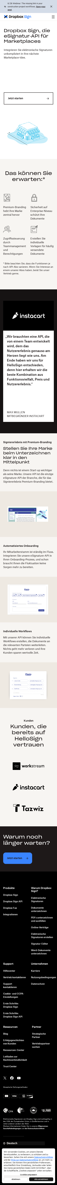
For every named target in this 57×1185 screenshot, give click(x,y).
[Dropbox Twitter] (5, 1077)
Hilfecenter (9, 971)
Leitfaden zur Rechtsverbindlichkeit (15, 1058)
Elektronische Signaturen (38, 900)
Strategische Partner (39, 1035)
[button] (53, 17)
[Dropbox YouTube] (19, 1077)
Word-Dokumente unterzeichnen (41, 952)
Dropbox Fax (10, 908)
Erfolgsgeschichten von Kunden (13, 1042)
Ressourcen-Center (13, 1050)
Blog (5, 1034)
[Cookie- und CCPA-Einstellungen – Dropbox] (28, 1165)
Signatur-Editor (39, 944)
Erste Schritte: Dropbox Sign (11, 1005)
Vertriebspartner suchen (41, 1045)
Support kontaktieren (10, 985)
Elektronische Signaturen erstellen (42, 936)
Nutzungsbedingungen (43, 977)
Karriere (35, 971)
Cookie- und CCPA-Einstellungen (13, 995)
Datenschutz (38, 984)
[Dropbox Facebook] (12, 1077)
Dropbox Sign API (12, 902)
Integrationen (10, 915)
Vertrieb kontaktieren (14, 977)
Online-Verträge (39, 928)
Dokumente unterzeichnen (39, 909)
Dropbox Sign (10, 895)
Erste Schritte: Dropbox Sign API (12, 1015)
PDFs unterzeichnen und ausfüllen (42, 919)
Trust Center (10, 1067)
